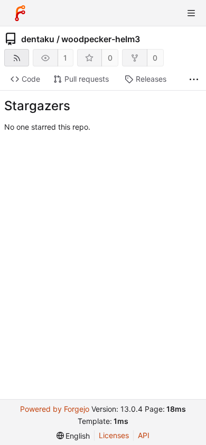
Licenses (114, 435)
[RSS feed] (16, 57)
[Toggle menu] (191, 13)
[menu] (73, 435)
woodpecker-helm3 (100, 39)
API (143, 435)
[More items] (194, 79)
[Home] (20, 13)
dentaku (37, 39)
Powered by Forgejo (54, 408)
